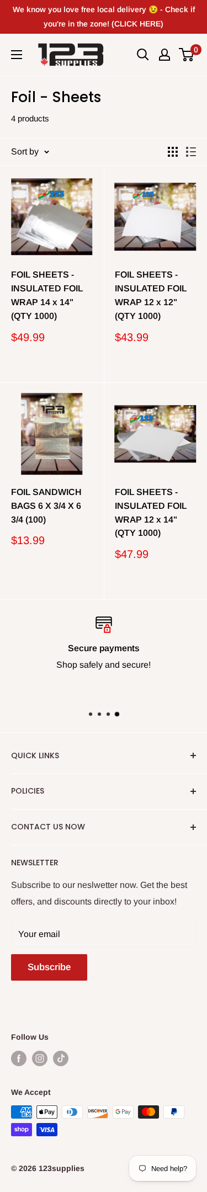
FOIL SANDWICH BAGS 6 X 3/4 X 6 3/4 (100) (46, 505)
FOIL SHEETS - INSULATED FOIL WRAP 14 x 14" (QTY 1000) (47, 295)
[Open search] (143, 55)
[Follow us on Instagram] (39, 1058)
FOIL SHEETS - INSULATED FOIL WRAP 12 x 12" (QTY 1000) (151, 295)
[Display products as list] (191, 152)
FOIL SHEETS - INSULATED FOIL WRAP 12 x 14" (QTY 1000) (151, 512)
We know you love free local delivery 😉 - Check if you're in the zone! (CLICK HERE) (104, 16)
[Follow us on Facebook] (18, 1058)
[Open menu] (16, 54)
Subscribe (49, 967)
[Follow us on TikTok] (60, 1058)
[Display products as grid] (173, 152)
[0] (187, 54)
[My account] (164, 55)
